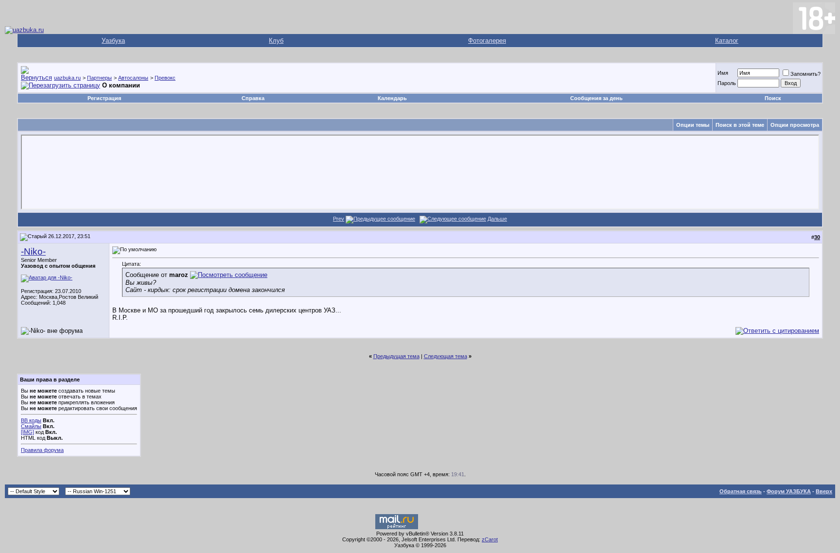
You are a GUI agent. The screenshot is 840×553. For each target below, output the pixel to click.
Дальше (497, 219)
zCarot (490, 539)
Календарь (392, 98)
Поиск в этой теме (740, 125)
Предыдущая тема (396, 356)
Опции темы (692, 125)
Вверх (824, 491)
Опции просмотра (794, 125)
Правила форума (42, 450)
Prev (338, 219)
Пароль (727, 83)
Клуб (276, 40)
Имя (723, 73)
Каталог (726, 40)
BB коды (31, 420)
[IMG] (27, 432)
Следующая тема (445, 356)
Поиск (773, 98)
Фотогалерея (487, 40)
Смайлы (31, 426)
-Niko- (33, 251)
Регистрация (104, 98)
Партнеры (99, 78)
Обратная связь (740, 491)
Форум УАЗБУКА (789, 491)
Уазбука (113, 40)
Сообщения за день (596, 98)
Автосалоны (133, 78)
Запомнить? (805, 74)
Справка (253, 98)
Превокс (165, 78)
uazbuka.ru (67, 78)
